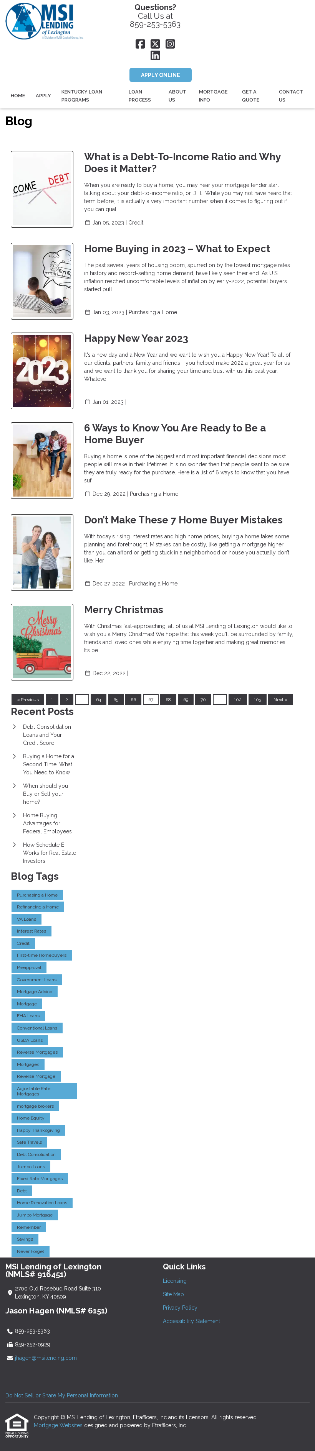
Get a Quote (250, 96)
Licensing (175, 1281)
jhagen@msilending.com (46, 1358)
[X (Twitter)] (155, 44)
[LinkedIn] (155, 56)
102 (238, 699)
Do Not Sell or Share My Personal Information (61, 1395)
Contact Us (291, 96)
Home (18, 95)
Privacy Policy (180, 1308)
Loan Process (140, 96)
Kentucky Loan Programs (81, 96)
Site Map (173, 1294)
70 (203, 699)
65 (115, 699)
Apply (43, 95)
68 (168, 699)
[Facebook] (140, 44)
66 (133, 699)
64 (98, 699)
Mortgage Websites (59, 1425)
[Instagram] (170, 44)
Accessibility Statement (191, 1321)
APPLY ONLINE (160, 75)
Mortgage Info (213, 96)
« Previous (28, 699)
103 (257, 699)
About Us (177, 96)
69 (185, 699)
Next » (280, 699)
